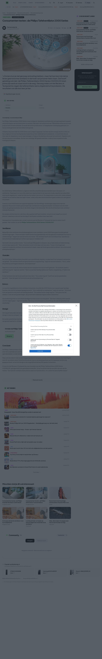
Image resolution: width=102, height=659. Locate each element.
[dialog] (51, 329)
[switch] (69, 330)
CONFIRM (40, 351)
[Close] (76, 306)
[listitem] (51, 326)
